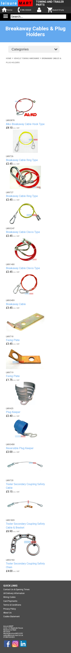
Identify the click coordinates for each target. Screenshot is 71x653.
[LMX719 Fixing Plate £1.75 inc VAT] (27, 357)
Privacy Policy (9, 609)
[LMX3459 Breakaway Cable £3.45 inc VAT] (27, 285)
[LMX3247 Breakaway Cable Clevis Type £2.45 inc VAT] (27, 213)
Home (9, 10)
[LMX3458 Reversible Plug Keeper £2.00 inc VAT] (27, 429)
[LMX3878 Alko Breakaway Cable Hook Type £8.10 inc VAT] (27, 105)
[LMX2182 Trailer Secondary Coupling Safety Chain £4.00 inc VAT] (27, 545)
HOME (8, 58)
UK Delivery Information (14, 593)
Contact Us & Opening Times (16, 589)
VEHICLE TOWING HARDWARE (26, 58)
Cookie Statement (11, 616)
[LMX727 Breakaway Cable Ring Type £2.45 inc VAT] (27, 177)
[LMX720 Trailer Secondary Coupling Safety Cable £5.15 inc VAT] (27, 465)
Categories (20, 49)
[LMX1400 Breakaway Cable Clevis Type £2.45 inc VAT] (27, 249)
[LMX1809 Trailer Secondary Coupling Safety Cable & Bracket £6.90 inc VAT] (27, 505)
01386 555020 (25, 10)
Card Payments (10, 601)
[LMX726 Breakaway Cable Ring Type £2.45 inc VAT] (27, 141)
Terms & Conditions (12, 605)
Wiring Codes (9, 597)
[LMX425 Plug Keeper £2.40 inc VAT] (27, 393)
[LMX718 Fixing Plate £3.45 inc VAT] (27, 321)
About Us (7, 613)
